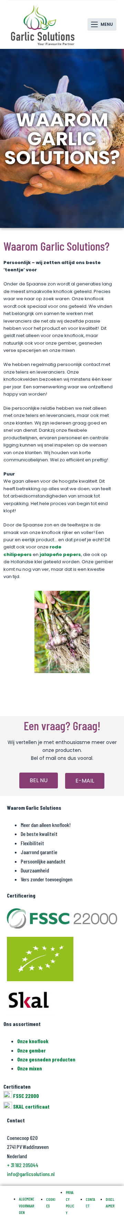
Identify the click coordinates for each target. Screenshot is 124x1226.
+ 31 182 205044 (22, 1165)
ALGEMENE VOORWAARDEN (26, 1205)
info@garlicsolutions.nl (30, 1174)
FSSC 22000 (26, 1095)
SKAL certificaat (31, 1106)
